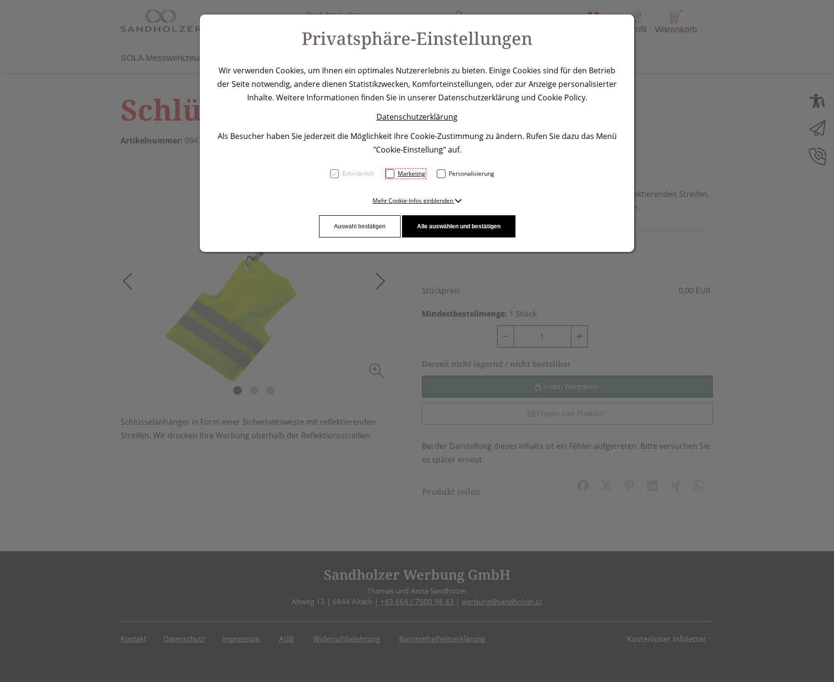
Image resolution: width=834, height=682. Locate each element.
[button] (417, 200)
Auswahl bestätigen (360, 226)
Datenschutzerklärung (417, 116)
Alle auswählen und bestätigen (458, 226)
